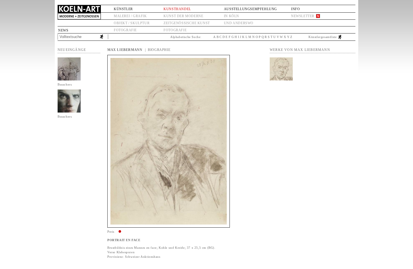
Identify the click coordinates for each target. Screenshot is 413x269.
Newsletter (302, 16)
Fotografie (125, 30)
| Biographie (157, 50)
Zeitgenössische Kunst (187, 23)
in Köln (231, 16)
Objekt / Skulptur (131, 23)
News (63, 30)
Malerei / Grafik (130, 16)
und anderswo (238, 23)
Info (295, 9)
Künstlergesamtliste (322, 37)
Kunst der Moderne (183, 16)
